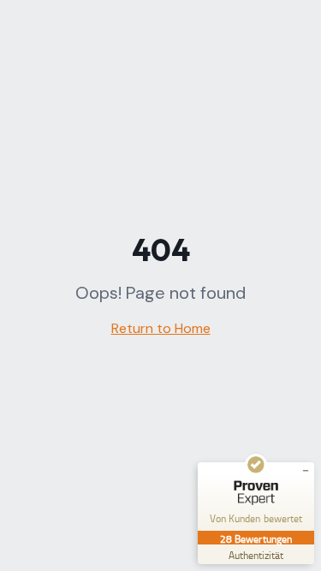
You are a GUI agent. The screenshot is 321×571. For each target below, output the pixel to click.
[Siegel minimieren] (305, 470)
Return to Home (161, 328)
